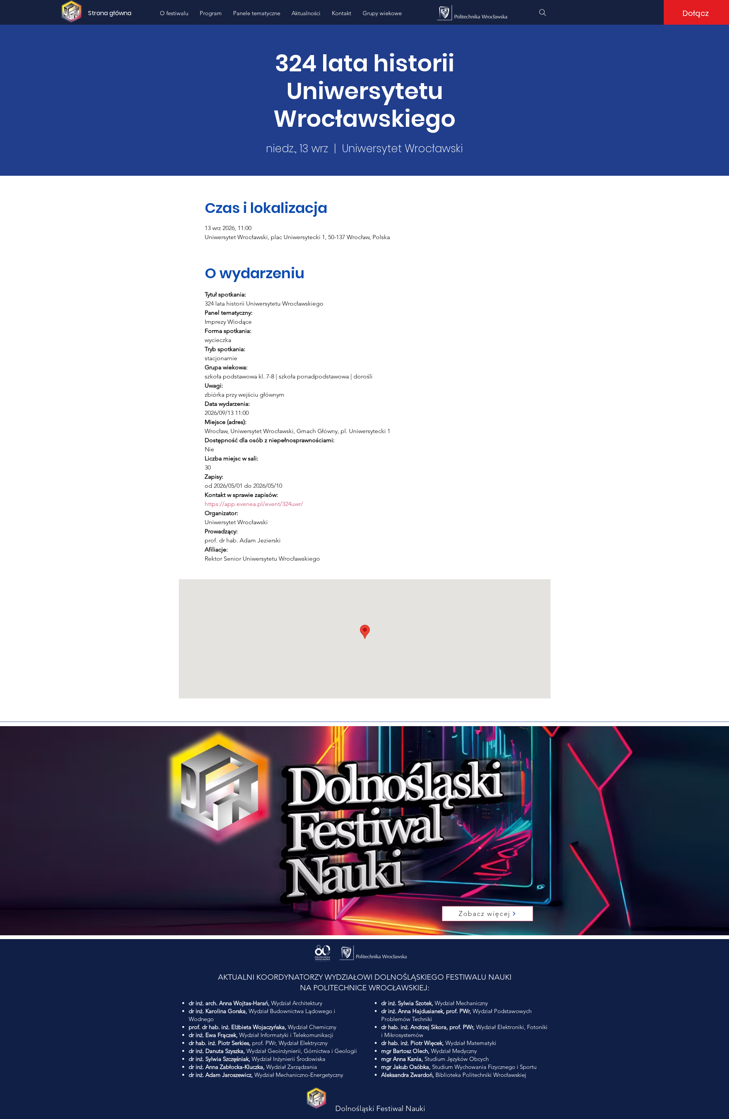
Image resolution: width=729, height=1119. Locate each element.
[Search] (543, 12)
